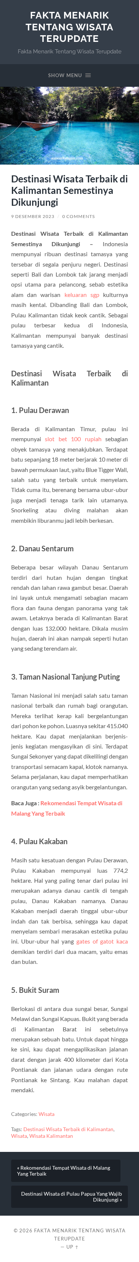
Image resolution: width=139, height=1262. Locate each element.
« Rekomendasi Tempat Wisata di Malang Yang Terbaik (63, 1171)
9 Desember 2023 (32, 216)
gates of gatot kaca (102, 941)
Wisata (46, 1114)
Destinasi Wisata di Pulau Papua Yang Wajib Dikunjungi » (71, 1197)
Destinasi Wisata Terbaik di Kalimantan (68, 1129)
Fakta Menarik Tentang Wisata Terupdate (69, 26)
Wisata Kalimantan (51, 1136)
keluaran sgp (81, 294)
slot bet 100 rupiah (73, 438)
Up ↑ (72, 1247)
